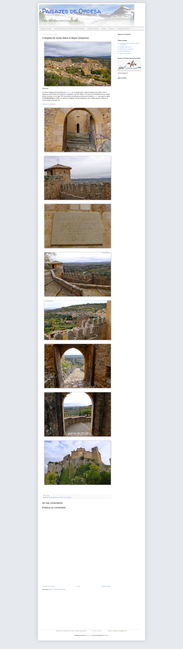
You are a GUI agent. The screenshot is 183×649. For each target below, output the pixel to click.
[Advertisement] (77, 570)
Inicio (78, 586)
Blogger (106, 635)
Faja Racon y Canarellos (126, 49)
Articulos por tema (123, 28)
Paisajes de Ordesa (71, 11)
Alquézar (68, 92)
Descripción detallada (48, 104)
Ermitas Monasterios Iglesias (55, 497)
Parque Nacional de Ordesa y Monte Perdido (69, 28)
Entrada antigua (106, 586)
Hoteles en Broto (93, 28)
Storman (88, 635)
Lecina (95, 96)
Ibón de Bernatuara (124, 51)
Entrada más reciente (49, 586)
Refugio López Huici (125, 47)
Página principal (45, 28)
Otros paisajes (67, 497)
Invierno (111, 28)
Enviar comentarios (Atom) (58, 589)
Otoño (104, 28)
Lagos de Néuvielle (125, 53)
